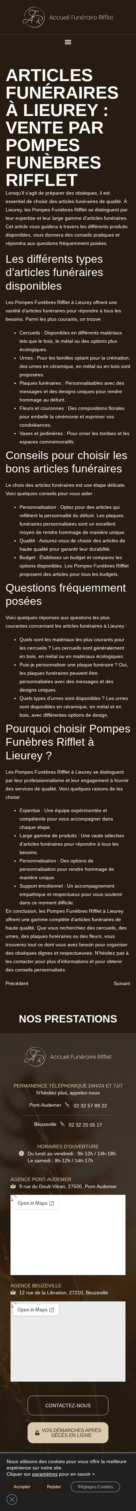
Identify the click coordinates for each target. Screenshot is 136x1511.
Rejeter (54, 1486)
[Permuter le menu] (68, 41)
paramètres (45, 1474)
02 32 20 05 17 (85, 1125)
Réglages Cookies (95, 1486)
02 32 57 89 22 (90, 1105)
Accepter (22, 1486)
